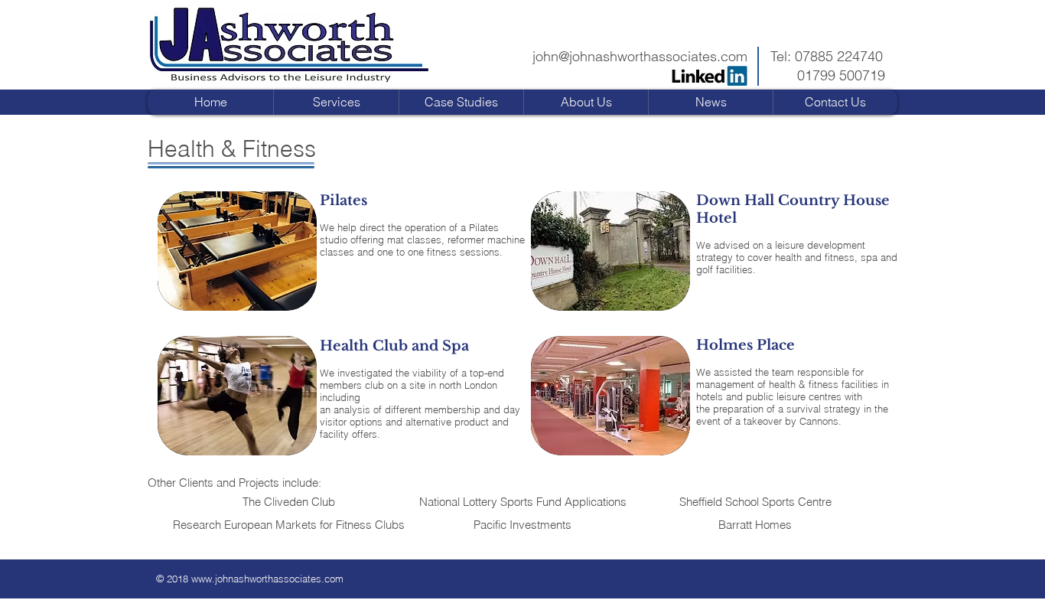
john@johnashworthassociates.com (639, 56)
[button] (461, 102)
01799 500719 (841, 75)
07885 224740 (839, 56)
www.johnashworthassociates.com (267, 578)
